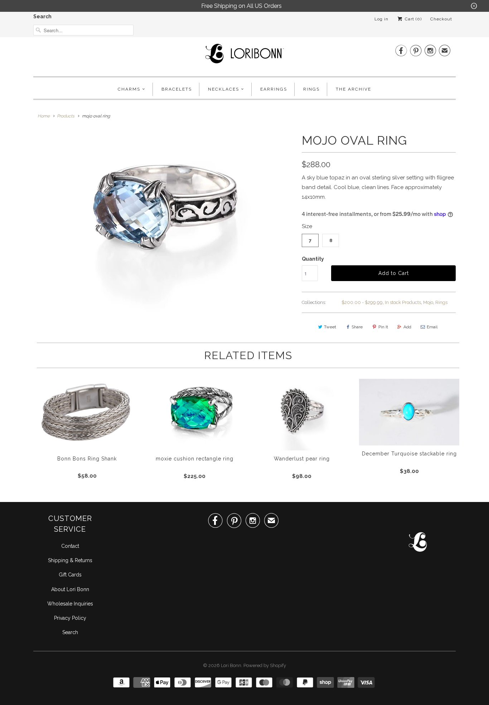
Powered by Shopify (264, 665)
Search (42, 16)
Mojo (428, 302)
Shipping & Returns (70, 560)
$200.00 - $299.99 (362, 302)
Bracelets (176, 89)
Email (432, 326)
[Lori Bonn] (244, 56)
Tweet (330, 326)
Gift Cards (70, 575)
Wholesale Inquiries (70, 604)
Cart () (412, 18)
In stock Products (403, 302)
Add (407, 326)
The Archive (353, 89)
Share (357, 326)
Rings (311, 89)
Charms (129, 89)
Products (65, 116)
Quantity (313, 259)
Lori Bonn (231, 665)
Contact (70, 546)
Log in (381, 18)
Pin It (383, 326)
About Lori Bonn (70, 589)
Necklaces (223, 89)
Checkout (441, 18)
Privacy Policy (70, 618)
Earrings (273, 89)
